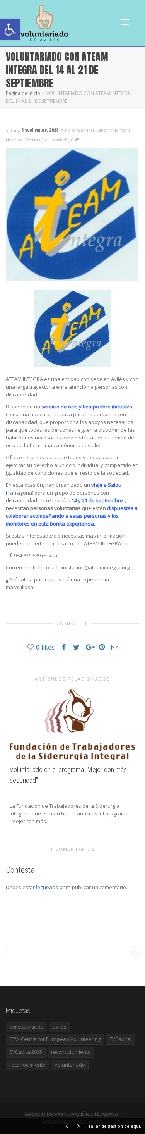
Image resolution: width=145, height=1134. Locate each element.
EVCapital (120, 1039)
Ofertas (32, 140)
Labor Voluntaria (113, 130)
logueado (47, 887)
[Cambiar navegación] (124, 22)
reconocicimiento (71, 1051)
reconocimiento (27, 1064)
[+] (72, 723)
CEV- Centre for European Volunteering (55, 1039)
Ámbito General (77, 130)
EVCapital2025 (25, 1051)
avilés (60, 1026)
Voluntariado (55, 140)
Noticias (14, 140)
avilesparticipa (26, 1026)
